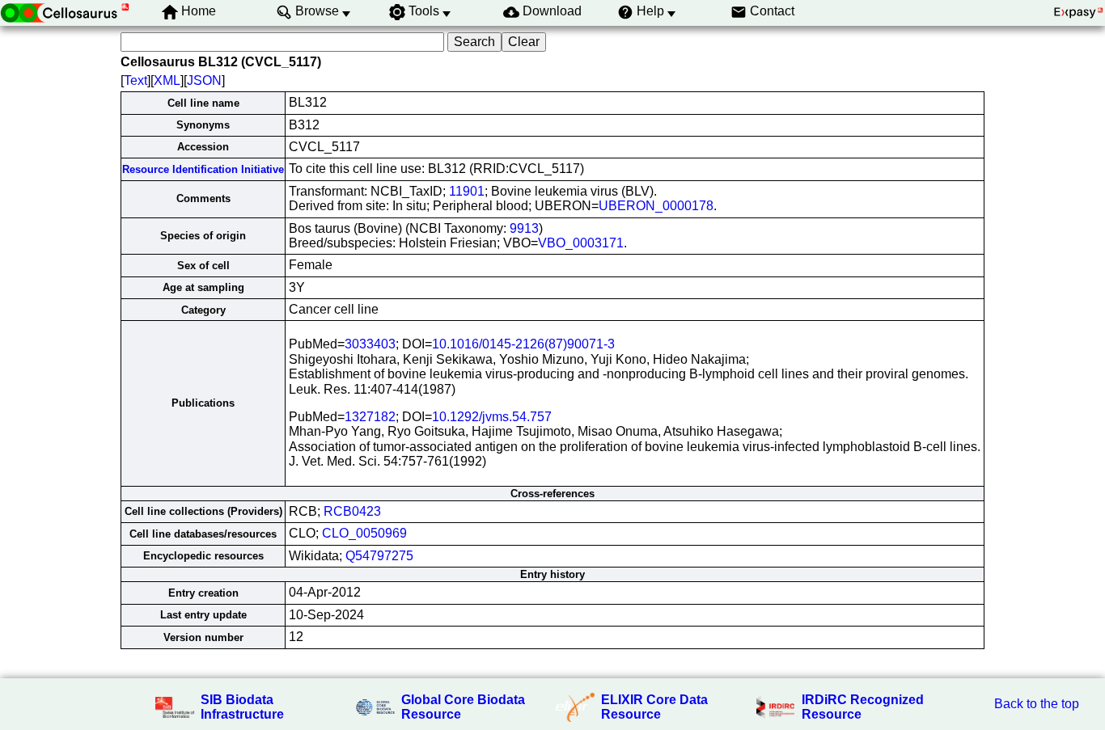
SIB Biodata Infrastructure (242, 707)
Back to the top (1036, 704)
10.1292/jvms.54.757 (492, 417)
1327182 (370, 417)
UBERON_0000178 (656, 206)
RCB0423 (352, 511)
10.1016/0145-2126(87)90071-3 (523, 344)
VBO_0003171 (581, 243)
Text (135, 80)
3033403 (370, 344)
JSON (204, 80)
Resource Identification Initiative (203, 169)
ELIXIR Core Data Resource (654, 707)
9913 (524, 228)
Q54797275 (379, 556)
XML (167, 80)
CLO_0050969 (364, 533)
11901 (467, 191)
